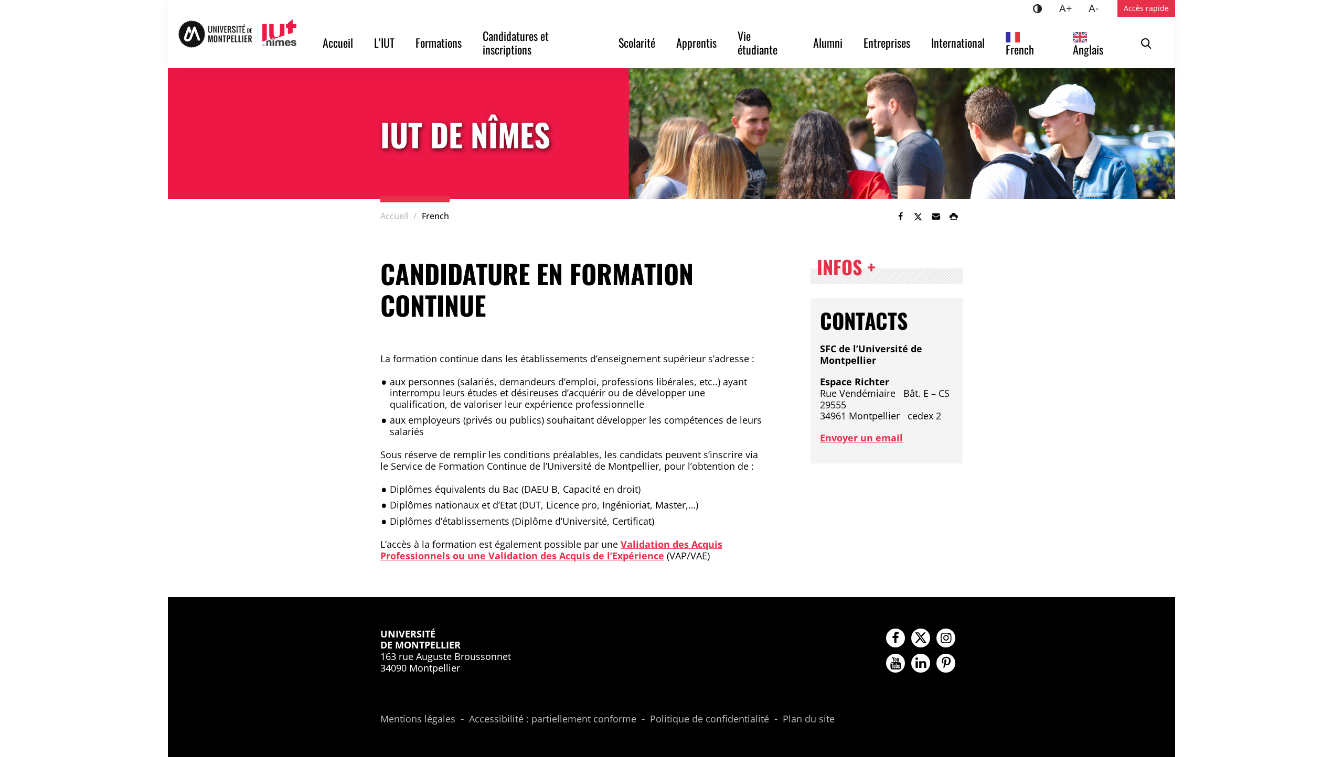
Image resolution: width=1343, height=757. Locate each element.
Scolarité (637, 42)
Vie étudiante (757, 42)
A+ (1069, 8)
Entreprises (887, 42)
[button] (936, 216)
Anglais (1088, 49)
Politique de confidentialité (709, 719)
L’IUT (384, 42)
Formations (438, 42)
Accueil (338, 42)
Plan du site (809, 719)
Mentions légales (417, 719)
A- (1098, 8)
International (958, 42)
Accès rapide (1146, 8)
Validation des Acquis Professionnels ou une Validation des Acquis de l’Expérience (551, 550)
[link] (900, 216)
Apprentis (696, 42)
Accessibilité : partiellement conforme (552, 719)
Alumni (828, 42)
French (1020, 49)
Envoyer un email (861, 437)
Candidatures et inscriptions (517, 42)
